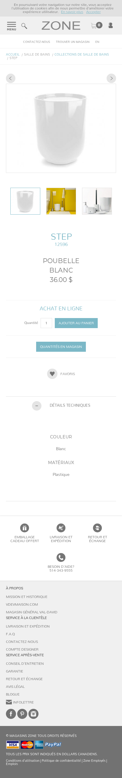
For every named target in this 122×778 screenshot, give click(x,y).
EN (97, 41)
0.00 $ (96, 25)
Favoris (67, 374)
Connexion (110, 25)
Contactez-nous (36, 41)
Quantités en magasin (61, 347)
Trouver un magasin (72, 41)
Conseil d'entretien (25, 663)
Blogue (13, 694)
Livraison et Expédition (61, 539)
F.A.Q (10, 634)
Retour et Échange (24, 679)
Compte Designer (22, 649)
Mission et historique (26, 597)
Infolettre (23, 702)
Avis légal (15, 686)
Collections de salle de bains (81, 54)
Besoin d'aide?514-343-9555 (61, 568)
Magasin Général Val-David (31, 612)
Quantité (31, 323)
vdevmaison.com (22, 604)
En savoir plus (72, 12)
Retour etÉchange (97, 539)
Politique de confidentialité (61, 760)
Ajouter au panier (76, 323)
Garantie (14, 671)
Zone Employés (94, 760)
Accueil (13, 54)
